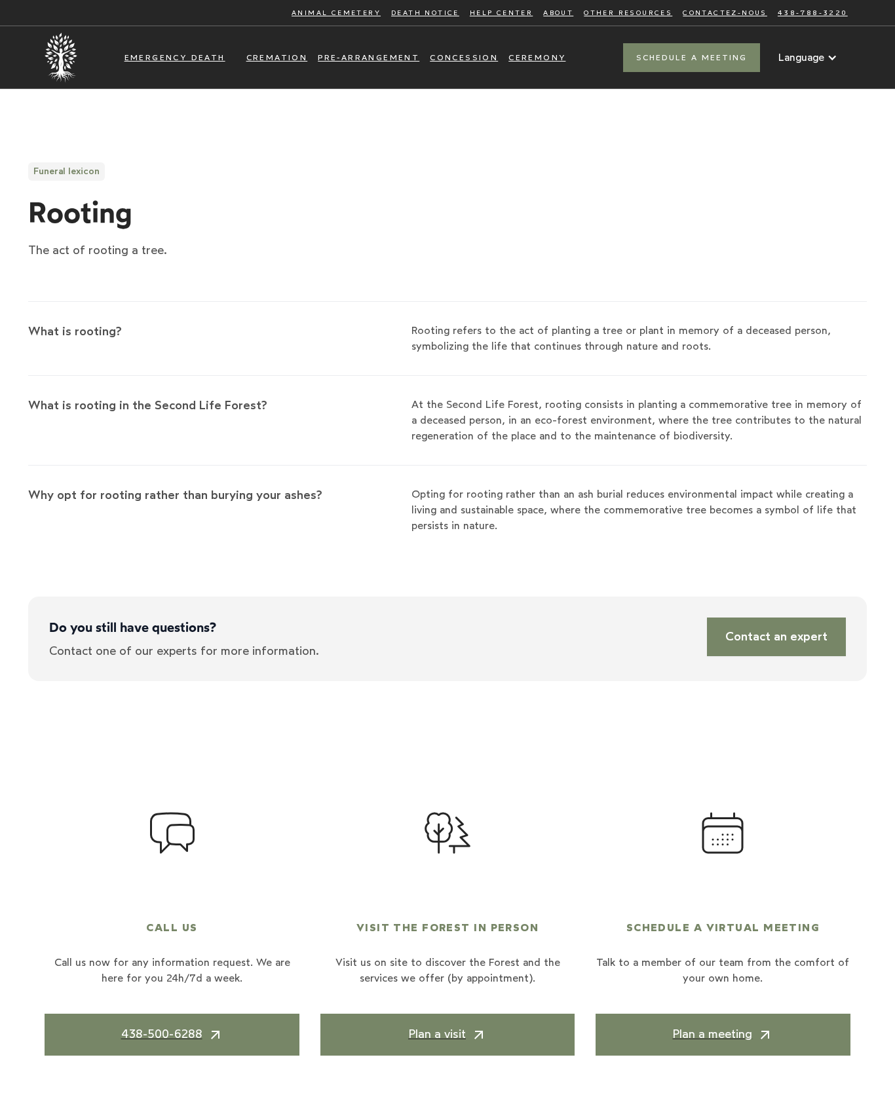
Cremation (277, 57)
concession (464, 57)
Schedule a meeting (691, 57)
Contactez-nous (725, 13)
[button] (807, 57)
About (558, 13)
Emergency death (174, 57)
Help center (501, 13)
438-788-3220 (813, 13)
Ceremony (536, 57)
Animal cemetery (336, 13)
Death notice (425, 13)
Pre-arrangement (368, 57)
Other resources (628, 13)
